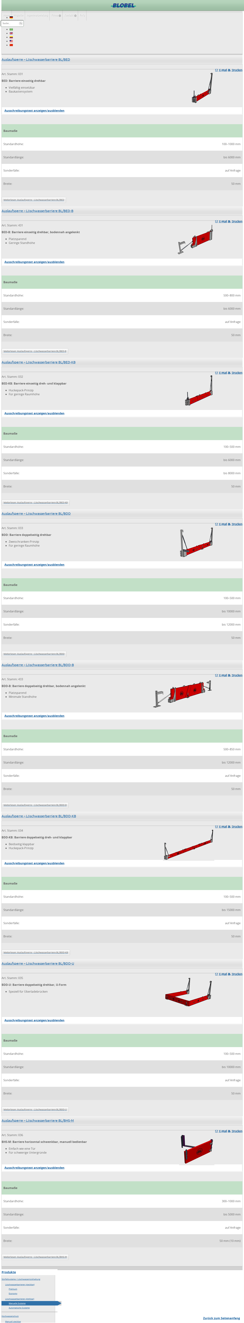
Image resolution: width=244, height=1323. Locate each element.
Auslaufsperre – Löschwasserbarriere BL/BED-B (37, 211)
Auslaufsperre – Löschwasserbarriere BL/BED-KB (39, 362)
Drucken (236, 70)
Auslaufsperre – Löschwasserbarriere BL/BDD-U (38, 963)
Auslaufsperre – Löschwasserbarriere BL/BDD (36, 514)
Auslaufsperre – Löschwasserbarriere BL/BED (36, 59)
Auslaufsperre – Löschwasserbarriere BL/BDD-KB (39, 816)
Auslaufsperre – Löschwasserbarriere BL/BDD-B (38, 665)
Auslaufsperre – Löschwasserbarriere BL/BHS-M (38, 1121)
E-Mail (222, 70)
